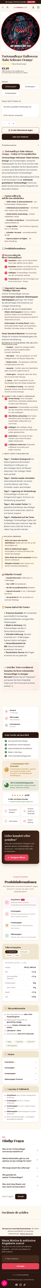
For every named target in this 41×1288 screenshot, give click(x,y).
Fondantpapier (10, 1073)
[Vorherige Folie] (4, 1219)
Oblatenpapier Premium (14, 1079)
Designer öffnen (18, 857)
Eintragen (20, 1266)
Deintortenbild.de (23, 1275)
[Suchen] (7, 7)
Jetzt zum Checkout (20, 137)
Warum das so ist (26, 1234)
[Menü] (2, 7)
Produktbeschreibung (9, 145)
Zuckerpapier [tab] (24, 952)
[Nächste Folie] (36, 1219)
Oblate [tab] (17, 955)
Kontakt (21, 1196)
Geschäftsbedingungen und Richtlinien (20, 1280)
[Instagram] (20, 1284)
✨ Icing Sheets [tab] (11, 952)
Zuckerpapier (10, 1068)
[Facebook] (16, 1284)
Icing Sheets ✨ (10, 1062)
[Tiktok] (24, 1284)
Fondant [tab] (9, 955)
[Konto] (33, 7)
